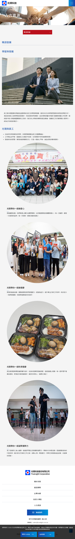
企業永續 (37, 493)
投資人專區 (37, 499)
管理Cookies (26, 534)
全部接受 (42, 534)
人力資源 (37, 505)
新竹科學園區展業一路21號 (38, 519)
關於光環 (37, 481)
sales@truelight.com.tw (40, 522)
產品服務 (37, 487)
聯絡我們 (39, 512)
